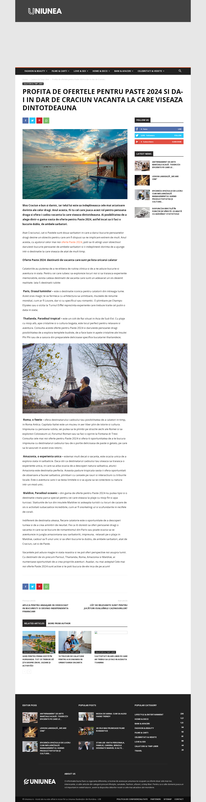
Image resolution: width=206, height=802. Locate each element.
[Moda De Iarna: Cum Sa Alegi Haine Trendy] (86, 716)
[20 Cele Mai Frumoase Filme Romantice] (86, 731)
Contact (179, 799)
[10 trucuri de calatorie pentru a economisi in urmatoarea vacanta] (75, 642)
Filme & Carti (59, 71)
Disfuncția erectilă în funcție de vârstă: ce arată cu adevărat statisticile (167, 211)
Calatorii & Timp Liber (40, 79)
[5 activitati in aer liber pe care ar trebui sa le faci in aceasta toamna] (111, 642)
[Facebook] (25, 121)
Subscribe (176, 142)
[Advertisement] (103, 45)
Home (25, 79)
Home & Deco (100, 71)
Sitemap (168, 799)
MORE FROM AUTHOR (59, 623)
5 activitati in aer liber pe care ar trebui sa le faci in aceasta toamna (111, 659)
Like (179, 129)
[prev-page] (24, 672)
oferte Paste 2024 (71, 242)
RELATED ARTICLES (34, 623)
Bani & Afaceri (122, 71)
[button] (180, 71)
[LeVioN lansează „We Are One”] (142, 180)
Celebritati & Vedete (150, 71)
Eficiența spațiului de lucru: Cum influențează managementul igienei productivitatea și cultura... (167, 196)
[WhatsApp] (46, 121)
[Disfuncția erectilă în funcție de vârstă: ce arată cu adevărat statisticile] (142, 212)
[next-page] (29, 672)
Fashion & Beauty (35, 71)
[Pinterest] (39, 121)
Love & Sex (80, 71)
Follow (177, 135)
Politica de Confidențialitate (132, 799)
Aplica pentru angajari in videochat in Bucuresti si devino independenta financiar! (45, 608)
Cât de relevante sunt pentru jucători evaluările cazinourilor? (105, 606)
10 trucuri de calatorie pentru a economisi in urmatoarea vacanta (71, 659)
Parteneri (156, 799)
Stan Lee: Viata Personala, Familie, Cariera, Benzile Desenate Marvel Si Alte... (110, 745)
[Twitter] (32, 121)
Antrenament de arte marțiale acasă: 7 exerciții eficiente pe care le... (166, 164)
